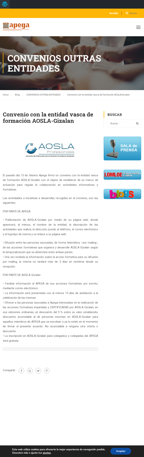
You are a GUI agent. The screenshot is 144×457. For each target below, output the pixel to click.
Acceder (113, 13)
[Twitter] (38, 370)
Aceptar (120, 451)
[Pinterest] (47, 370)
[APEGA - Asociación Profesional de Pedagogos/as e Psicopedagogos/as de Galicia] (17, 29)
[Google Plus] (30, 370)
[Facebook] (21, 370)
